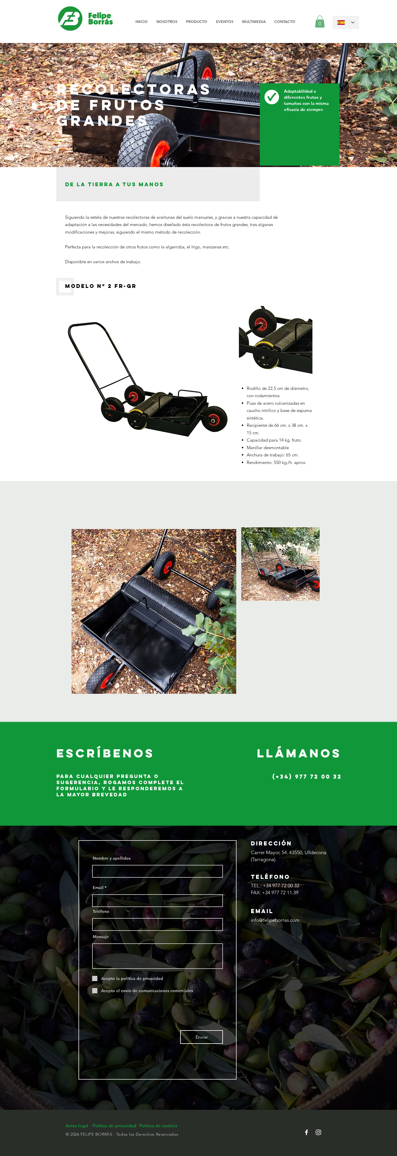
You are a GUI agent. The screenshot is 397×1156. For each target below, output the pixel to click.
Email (98, 888)
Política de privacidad (115, 1125)
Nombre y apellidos (111, 858)
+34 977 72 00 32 (281, 885)
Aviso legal (77, 1125)
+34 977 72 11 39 (280, 892)
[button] (197, 21)
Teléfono (101, 911)
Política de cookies (158, 1125)
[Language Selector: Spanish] (346, 22)
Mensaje (101, 937)
